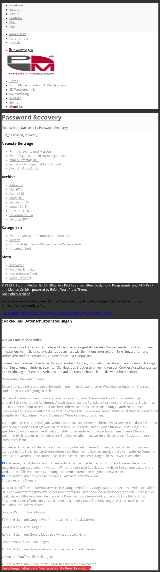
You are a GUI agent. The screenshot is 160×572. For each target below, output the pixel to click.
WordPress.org (20, 278)
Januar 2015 (18, 206)
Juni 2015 (16, 185)
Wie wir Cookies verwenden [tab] (22, 340)
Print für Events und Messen (30, 151)
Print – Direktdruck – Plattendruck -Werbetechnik (45, 244)
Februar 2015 (19, 202)
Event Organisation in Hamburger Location (40, 156)
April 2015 (16, 194)
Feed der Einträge (22, 269)
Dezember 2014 (20, 211)
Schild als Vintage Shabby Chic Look (35, 164)
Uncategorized (20, 248)
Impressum (17, 34)
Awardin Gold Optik (23, 168)
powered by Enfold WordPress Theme (60, 289)
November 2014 (21, 215)
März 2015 (16, 198)
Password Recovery (31, 117)
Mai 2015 (15, 189)
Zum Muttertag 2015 (24, 160)
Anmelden (16, 265)
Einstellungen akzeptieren (20, 313)
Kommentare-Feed (23, 274)
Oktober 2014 (19, 219)
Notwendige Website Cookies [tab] (23, 379)
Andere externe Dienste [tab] (19, 480)
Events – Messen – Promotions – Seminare (40, 236)
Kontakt (15, 42)
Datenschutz (18, 38)
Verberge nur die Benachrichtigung (65, 313)
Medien (14, 240)
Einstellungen (101, 313)
